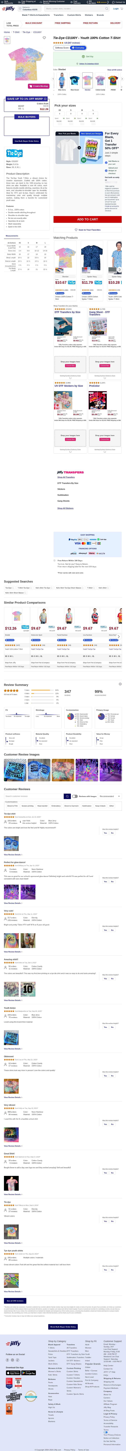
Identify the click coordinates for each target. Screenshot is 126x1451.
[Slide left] (53, 79)
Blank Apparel (54, 1345)
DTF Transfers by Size (76, 1354)
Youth (87, 1354)
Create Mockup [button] (40, 86)
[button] (26, 64)
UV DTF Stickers (73, 1361)
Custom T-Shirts (73, 1375)
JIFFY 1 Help (109, 1372)
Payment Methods (111, 1388)
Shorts (51, 1389)
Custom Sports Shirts (75, 1394)
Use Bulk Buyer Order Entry (27, 141)
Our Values (108, 1401)
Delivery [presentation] (115, 23)
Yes (105, 833)
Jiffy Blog (107, 1407)
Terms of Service (110, 1420)
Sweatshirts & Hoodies (57, 1351)
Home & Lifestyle (55, 1412)
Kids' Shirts (52, 1375)
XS (60, 110)
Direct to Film (12, 806)
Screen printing (27, 806)
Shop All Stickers (65, 508)
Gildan (87, 1367)
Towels (51, 1415)
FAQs (106, 1375)
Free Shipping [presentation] (62, 23)
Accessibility (108, 1423)
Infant (87, 1361)
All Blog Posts (109, 1411)
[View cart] (122, 8)
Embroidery (56, 806)
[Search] (106, 8)
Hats (50, 1396)
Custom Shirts (74, 15)
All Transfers (72, 1348)
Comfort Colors (91, 1374)
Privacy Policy (109, 1417)
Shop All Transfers (66, 477)
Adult (87, 1345)
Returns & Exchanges (112, 1385)
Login (116, 8)
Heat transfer (42, 806)
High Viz (51, 1407)
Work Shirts (53, 1364)
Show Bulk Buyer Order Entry (63, 1327)
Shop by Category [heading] (57, 1341)
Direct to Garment (71, 806)
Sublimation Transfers (75, 1357)
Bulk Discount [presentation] (33, 23)
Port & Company (91, 1380)
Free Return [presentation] (90, 23)
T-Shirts (51, 1348)
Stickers (89, 15)
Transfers (58, 15)
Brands (100, 15)
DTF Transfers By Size (67, 483)
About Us (107, 1395)
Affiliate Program (110, 1404)
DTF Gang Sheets (74, 1364)
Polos (50, 1354)
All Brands (89, 1383)
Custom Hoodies (73, 1378)
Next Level (89, 1377)
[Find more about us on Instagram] (12, 1360)
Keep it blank (100, 806)
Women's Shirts (54, 1371)
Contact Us (108, 1369)
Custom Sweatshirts (75, 1381)
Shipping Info (109, 1382)
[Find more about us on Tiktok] (17, 1360)
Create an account (111, 206)
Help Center (108, 1366)
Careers (107, 1398)
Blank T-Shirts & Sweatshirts (36, 15)
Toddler (88, 1357)
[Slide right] (122, 79)
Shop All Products (92, 1387)
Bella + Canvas (91, 1371)
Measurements (12, 236)
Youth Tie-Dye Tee (37, 649)
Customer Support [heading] (113, 1341)
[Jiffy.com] (8, 8)
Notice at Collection (111, 1438)
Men (87, 1351)
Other (111, 806)
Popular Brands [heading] (93, 1364)
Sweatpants (53, 1386)
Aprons (51, 1418)
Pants (50, 1382)
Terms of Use (83, 1450)
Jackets (51, 1361)
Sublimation (63, 495)
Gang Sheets (63, 501)
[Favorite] (44, 38)
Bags (50, 1400)
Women (88, 1348)
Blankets (51, 1421)
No (112, 833)
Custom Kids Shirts (74, 1384)
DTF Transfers (72, 1351)
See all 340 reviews (15, 1301)
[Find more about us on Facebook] (7, 1360)
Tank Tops (52, 1357)
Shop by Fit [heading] (90, 1341)
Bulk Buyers (26, 117)
